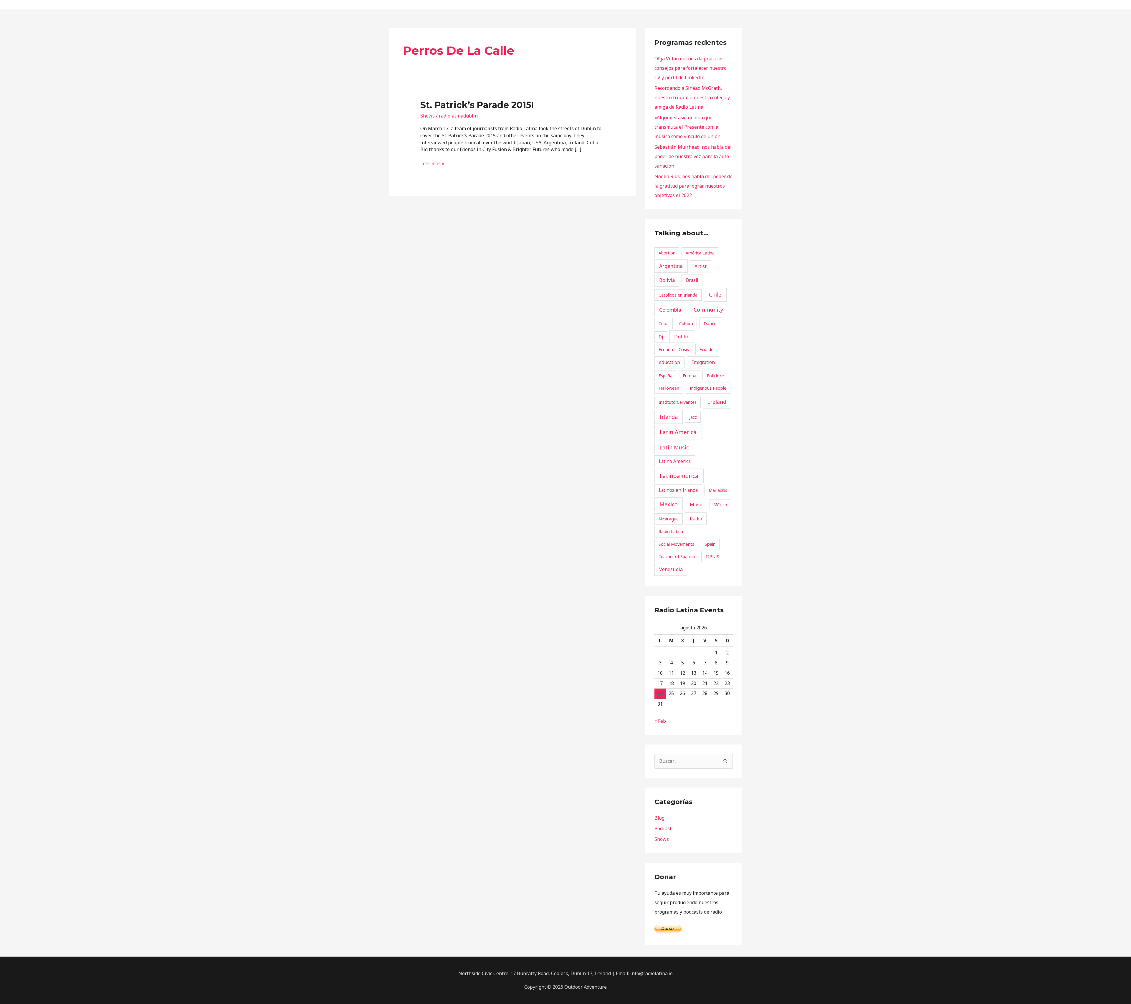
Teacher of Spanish (677, 556)
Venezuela (671, 569)
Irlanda (668, 416)
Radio (696, 518)
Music (696, 504)
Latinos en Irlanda (678, 490)
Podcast (663, 828)
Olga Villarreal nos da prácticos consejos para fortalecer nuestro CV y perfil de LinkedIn (690, 68)
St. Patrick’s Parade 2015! (477, 105)
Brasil (692, 280)
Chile (715, 294)
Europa (689, 375)
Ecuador (707, 349)
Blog (659, 818)
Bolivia (667, 280)
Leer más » (432, 163)
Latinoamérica (679, 476)
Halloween (669, 388)
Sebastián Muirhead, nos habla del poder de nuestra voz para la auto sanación (693, 156)
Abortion (667, 253)
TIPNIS (712, 556)
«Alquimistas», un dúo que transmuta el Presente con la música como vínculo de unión (687, 127)
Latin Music (674, 447)
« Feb (660, 721)
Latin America (678, 432)
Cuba (664, 323)
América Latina (700, 253)
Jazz (693, 417)
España (665, 375)
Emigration (703, 362)
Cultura (686, 323)
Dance (710, 323)
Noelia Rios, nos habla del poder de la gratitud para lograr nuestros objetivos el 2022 (693, 186)
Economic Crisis (674, 349)
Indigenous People (708, 388)
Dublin (681, 336)
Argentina (671, 266)
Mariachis (718, 490)
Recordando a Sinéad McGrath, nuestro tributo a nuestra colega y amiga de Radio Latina (692, 97)
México (720, 504)
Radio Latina (671, 531)
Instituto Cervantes (678, 402)
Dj (661, 337)
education (669, 362)
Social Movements (676, 544)
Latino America (675, 461)
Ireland (717, 401)
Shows (427, 116)
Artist (701, 266)
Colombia (670, 309)
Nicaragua (669, 519)
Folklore (715, 375)
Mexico (668, 504)
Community (708, 309)
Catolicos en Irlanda (678, 295)
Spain (710, 544)
